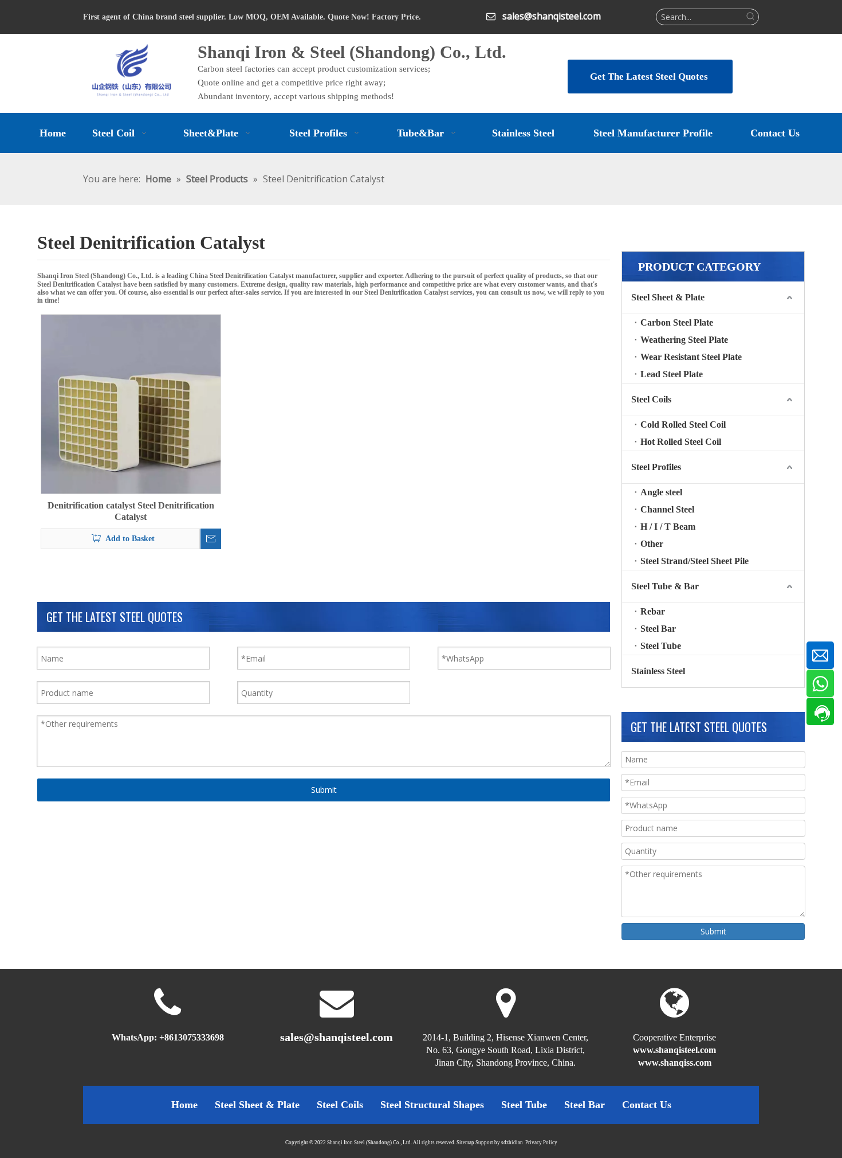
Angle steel (661, 492)
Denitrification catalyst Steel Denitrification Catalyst (131, 511)
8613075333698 (194, 1037)
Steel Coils (651, 399)
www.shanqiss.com (674, 1062)
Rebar (652, 611)
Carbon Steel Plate (676, 322)
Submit (324, 789)
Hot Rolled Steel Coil (680, 442)
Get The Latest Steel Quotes (650, 76)
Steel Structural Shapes (432, 1104)
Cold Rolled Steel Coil (683, 424)
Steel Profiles (656, 467)
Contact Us (646, 1104)
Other (651, 544)
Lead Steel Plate (671, 374)
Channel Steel (667, 509)
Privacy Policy (541, 1142)
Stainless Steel (658, 671)
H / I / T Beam (667, 526)
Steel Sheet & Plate (668, 297)
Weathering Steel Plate (684, 340)
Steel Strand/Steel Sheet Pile (694, 561)
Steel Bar (658, 628)
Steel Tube (660, 646)
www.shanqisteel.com (674, 1050)
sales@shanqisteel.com (551, 16)
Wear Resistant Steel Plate (691, 357)
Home (184, 1104)
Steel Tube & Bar (665, 586)
